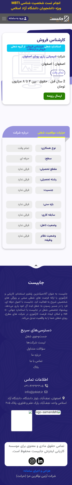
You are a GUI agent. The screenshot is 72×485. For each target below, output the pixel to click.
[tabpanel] (33, 193)
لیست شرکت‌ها (36, 342)
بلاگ (36, 367)
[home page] (59, 18)
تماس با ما (36, 361)
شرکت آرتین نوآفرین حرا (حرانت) (36, 476)
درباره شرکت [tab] (20, 132)
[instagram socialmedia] (32, 461)
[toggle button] (4, 18)
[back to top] (36, 263)
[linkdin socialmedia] (40, 461)
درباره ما (36, 355)
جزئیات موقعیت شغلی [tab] (51, 132)
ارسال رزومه (54, 96)
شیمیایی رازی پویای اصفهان (39, 56)
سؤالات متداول (36, 348)
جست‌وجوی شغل (36, 336)
